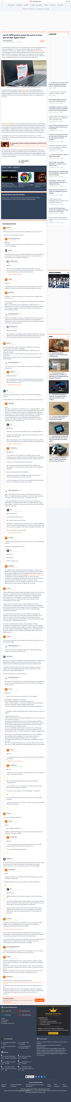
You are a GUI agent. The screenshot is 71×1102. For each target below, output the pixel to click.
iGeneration (8, 1015)
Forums (3, 1018)
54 (19, 42)
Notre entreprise (56, 1085)
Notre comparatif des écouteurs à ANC (25, 1047)
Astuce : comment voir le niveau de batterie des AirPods (51, 1050)
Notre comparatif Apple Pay (9, 1047)
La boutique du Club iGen (7, 1023)
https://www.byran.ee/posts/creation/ (13, 929)
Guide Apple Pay (41, 1047)
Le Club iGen (7, 1011)
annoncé (25, 90)
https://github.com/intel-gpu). (35, 575)
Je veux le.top (5, 1020)
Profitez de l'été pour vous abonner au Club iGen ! (36, 9)
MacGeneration (26, 1011)
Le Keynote (4, 1021)
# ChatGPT (60, 5)
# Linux (4, 167)
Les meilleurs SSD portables (24, 1043)
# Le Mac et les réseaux (36, 5)
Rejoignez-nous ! (53, 1033)
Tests (51, 337)
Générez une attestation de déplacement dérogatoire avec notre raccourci (52, 1054)
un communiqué (9, 123)
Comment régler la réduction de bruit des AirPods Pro (51, 1052)
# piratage (19, 5)
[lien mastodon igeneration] (36, 1077)
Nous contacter (65, 1085)
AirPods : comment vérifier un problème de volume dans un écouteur (52, 1042)
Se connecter (39, 1000)
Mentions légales (4, 1085)
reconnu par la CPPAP (24, 1090)
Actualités (52, 34)
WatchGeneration (26, 1015)
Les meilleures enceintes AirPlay (9, 1043)
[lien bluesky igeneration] (45, 1077)
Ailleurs (42, 41)
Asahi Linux (37, 50)
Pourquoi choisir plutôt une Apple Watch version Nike (51, 1048)
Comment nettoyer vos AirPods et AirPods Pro (49, 1045)
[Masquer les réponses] (3, 288)
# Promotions (11, 5)
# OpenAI (26, 5)
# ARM (9, 167)
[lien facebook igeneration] (39, 1077)
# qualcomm (16, 167)
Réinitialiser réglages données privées (35, 1092)
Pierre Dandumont (7, 40)
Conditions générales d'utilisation (15, 1085)
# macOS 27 (52, 5)
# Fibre (46, 5)
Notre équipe (49, 1085)
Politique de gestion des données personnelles (34, 1085)
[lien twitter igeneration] (42, 1077)
